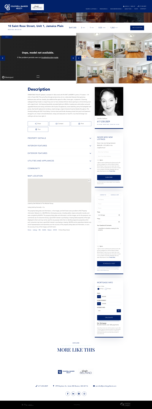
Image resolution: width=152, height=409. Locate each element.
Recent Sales (106, 124)
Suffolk (44, 230)
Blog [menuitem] (136, 9)
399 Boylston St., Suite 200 (71, 386)
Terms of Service (104, 270)
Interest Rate (101, 307)
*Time (98, 218)
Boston (50, 230)
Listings (35, 230)
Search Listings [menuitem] (91, 9)
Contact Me (112, 124)
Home (29, 230)
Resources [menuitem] (103, 9)
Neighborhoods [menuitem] (115, 9)
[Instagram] (84, 394)
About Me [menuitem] (128, 9)
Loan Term (100, 286)
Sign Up (133, 6)
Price (98, 293)
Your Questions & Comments (104, 225)
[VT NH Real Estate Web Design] (125, 405)
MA (40, 230)
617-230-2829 (103, 122)
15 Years (109, 288)
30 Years (102, 288)
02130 (55, 230)
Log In (126, 6)
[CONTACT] (137, 28)
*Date (98, 212)
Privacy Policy (112, 171)
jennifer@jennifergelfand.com (106, 386)
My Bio (117, 124)
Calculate (109, 317)
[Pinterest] (79, 394)
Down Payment (101, 300)
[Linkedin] (73, 394)
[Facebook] (68, 394)
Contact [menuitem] (143, 9)
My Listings (99, 124)
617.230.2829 (142, 6)
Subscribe (109, 177)
